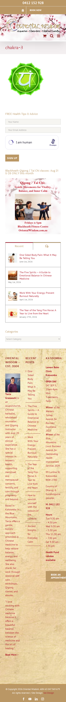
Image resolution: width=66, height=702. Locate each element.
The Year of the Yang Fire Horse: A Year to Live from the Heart (38, 312)
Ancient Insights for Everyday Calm (32, 534)
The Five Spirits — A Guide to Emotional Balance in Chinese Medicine (36, 275)
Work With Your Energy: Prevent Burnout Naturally (37, 294)
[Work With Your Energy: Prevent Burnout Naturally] (12, 293)
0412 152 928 (33, 3)
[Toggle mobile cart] (44, 36)
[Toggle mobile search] (52, 36)
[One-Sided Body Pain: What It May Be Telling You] (12, 255)
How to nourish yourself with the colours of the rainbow (33, 507)
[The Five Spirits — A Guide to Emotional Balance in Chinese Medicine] (12, 272)
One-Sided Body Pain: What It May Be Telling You (38, 256)
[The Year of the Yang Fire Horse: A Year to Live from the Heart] (12, 310)
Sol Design (48, 692)
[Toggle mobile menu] (59, 36)
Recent (19, 246)
